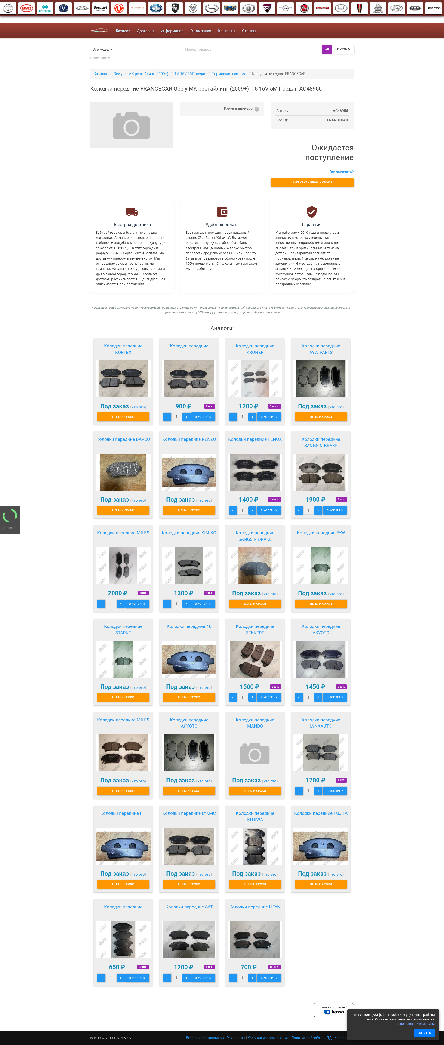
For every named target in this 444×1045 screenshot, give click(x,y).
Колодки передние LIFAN (255, 907)
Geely (118, 74)
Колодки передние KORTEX (123, 349)
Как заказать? (341, 172)
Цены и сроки (123, 417)
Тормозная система (229, 74)
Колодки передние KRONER (255, 349)
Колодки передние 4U (189, 626)
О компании (200, 31)
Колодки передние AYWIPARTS (321, 349)
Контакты (226, 31)
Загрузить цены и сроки (312, 182)
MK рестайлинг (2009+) (148, 74)
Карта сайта (344, 1038)
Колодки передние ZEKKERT (255, 630)
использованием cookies (415, 1024)
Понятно (424, 1033)
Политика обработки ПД (311, 1038)
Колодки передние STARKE (123, 630)
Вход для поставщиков (205, 1038)
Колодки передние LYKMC (189, 813)
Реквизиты (236, 1038)
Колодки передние (189, 346)
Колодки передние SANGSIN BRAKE (321, 442)
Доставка (145, 31)
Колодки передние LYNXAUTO (321, 723)
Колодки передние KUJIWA (255, 816)
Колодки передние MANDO (255, 723)
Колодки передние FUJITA (321, 813)
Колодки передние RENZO (189, 439)
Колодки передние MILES (123, 532)
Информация (172, 31)
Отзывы (249, 31)
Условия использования (268, 1038)
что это (138, 407)
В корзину (203, 417)
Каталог (101, 74)
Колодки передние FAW (321, 532)
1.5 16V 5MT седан (190, 74)
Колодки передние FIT (123, 813)
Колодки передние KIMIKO (189, 532)
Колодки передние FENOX (255, 439)
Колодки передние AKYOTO (321, 630)
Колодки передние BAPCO (123, 439)
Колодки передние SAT (189, 907)
